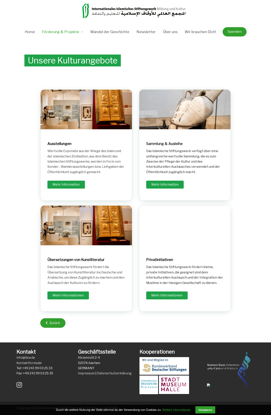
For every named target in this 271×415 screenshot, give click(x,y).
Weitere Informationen (176, 409)
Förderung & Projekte (60, 32)
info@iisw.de (25, 357)
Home (30, 32)
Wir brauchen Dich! (200, 32)
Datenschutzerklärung (114, 373)
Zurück (54, 323)
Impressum (86, 373)
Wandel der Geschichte (109, 32)
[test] (86, 258)
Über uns (170, 32)
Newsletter (146, 32)
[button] (235, 31)
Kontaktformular (29, 363)
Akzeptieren (205, 410)
